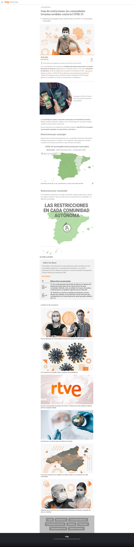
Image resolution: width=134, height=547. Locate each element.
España (50, 520)
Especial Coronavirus (76, 528)
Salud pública (83, 524)
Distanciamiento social (58, 528)
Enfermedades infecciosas (55, 524)
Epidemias (71, 524)
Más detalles (46, 276)
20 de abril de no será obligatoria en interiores (74, 73)
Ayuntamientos (61, 520)
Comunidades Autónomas (78, 520)
